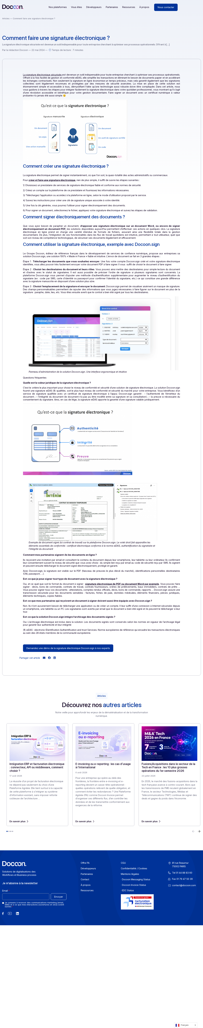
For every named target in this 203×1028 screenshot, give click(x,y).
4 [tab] (12, 831)
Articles (6, 18)
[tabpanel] (37, 774)
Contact (85, 879)
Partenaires (112, 7)
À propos (144, 7)
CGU (123, 863)
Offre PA (85, 863)
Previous (193, 831)
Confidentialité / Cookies (134, 868)
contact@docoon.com (184, 885)
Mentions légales (130, 874)
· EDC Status (127, 890)
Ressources (128, 7)
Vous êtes (76, 7)
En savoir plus (17, 821)
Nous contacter (166, 7)
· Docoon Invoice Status (133, 885)
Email (5, 891)
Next (199, 831)
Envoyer (58, 896)
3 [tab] (10, 831)
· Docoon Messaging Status (135, 879)
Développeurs (94, 7)
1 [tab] (7, 831)
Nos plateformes (58, 7)
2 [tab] (8, 831)
